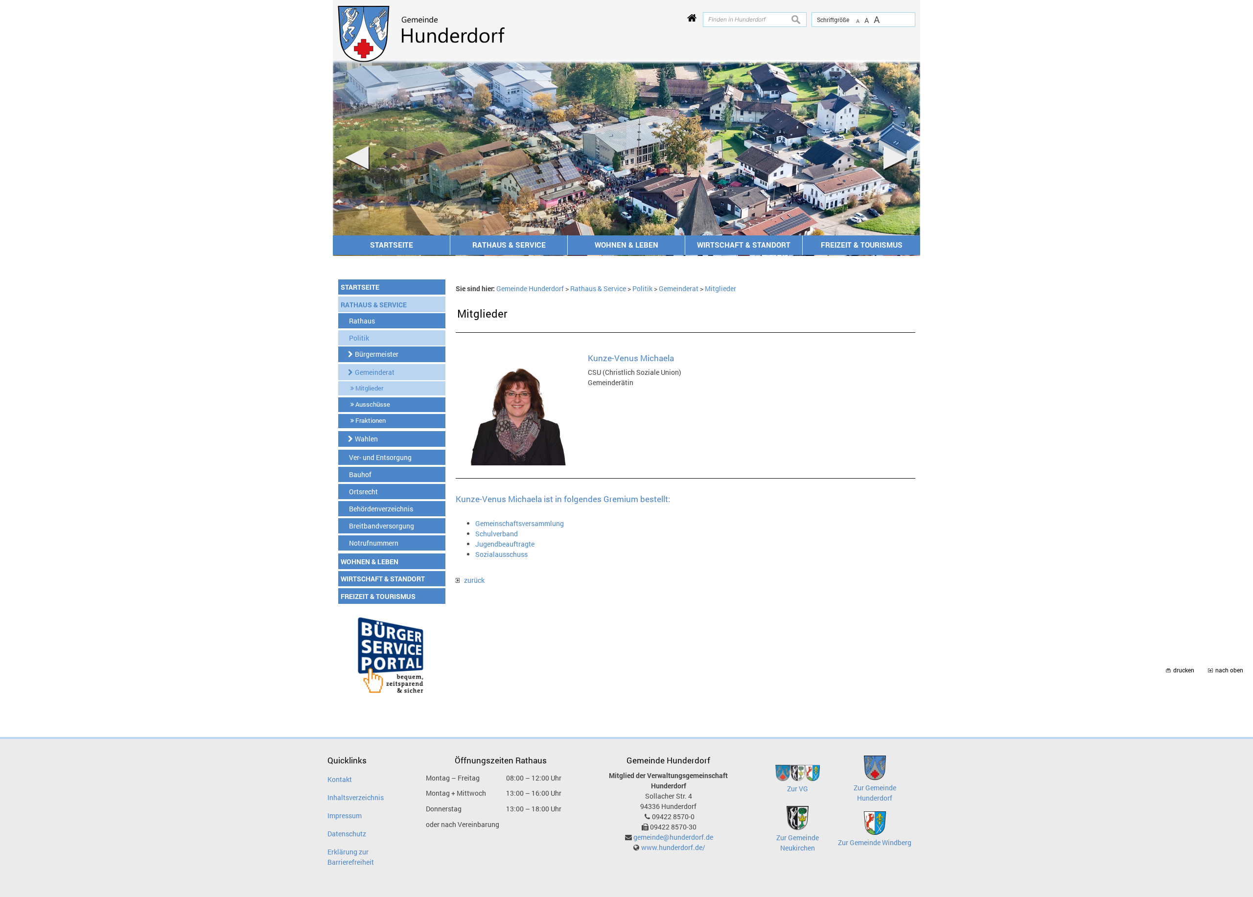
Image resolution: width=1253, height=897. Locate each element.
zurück (472, 580)
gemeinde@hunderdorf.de (673, 837)
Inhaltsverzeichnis (355, 797)
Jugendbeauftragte (504, 544)
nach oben (1229, 670)
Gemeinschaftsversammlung (519, 523)
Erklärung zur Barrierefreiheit (350, 857)
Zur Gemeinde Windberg (874, 842)
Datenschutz (346, 833)
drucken (1183, 670)
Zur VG (797, 788)
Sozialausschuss (501, 554)
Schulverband (496, 533)
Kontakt (339, 779)
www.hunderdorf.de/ (673, 847)
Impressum (344, 815)
